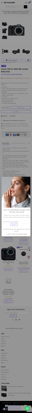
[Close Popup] (28, 178)
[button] (27, 408)
